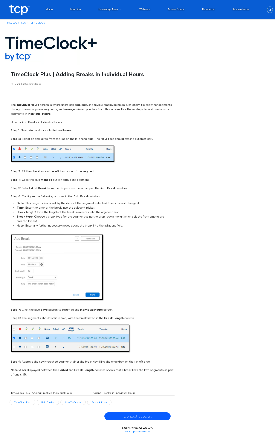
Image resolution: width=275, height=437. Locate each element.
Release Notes (241, 9)
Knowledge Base (108, 9)
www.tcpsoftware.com (137, 431)
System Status (176, 9)
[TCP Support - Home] (19, 9)
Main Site (75, 9)
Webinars (144, 9)
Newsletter (208, 9)
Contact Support (137, 416)
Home (49, 9)
